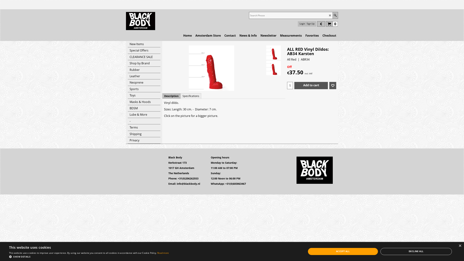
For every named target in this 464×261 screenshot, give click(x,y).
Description (171, 96)
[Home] (140, 21)
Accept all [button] (343, 251)
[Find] (335, 15)
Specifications (191, 96)
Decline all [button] (416, 251)
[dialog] (232, 251)
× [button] (460, 246)
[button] (89, 256)
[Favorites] (332, 85)
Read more (163, 252)
